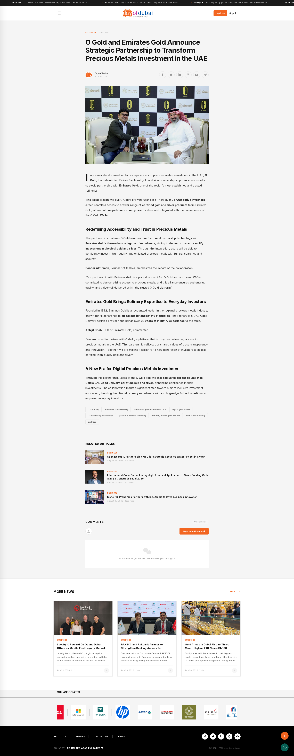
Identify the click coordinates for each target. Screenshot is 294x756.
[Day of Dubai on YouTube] (196, 74)
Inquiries (220, 13)
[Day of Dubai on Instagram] (188, 74)
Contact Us (101, 736)
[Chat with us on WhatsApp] (285, 747)
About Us (59, 736)
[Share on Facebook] (162, 74)
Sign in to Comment (194, 531)
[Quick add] (285, 736)
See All (234, 592)
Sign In (233, 13)
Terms (120, 736)
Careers (79, 736)
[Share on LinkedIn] (179, 74)
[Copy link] (205, 74)
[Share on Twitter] (171, 74)
